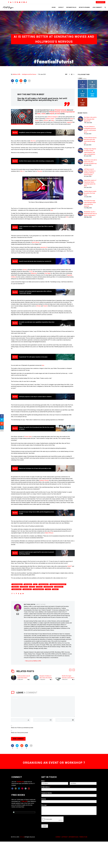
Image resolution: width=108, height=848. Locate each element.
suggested (69, 122)
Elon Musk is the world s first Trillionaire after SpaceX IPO (90, 119)
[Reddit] (23, 593)
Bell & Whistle (35, 242)
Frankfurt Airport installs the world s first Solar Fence (90, 193)
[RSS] (17, 2)
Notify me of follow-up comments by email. (22, 727)
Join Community (97, 7)
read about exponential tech (67, 112)
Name (43, 781)
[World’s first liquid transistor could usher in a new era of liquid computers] (59, 677)
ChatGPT (69, 566)
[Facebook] (8, 2)
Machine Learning (43, 584)
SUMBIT (45, 826)
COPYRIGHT (64, 837)
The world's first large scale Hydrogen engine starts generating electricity (90, 203)
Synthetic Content (16, 589)
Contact (61, 7)
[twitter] (26, 788)
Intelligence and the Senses (29, 74)
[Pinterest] (16, 593)
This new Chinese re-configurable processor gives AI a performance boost (90, 129)
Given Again (48, 273)
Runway (25, 269)
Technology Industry (38, 589)
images (37, 120)
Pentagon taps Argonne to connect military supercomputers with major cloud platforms (90, 151)
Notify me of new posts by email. (19, 732)
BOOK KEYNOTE (100, 2)
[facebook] (12, 788)
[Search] (105, 7)
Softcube (38, 306)
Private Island (27, 436)
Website (43, 799)
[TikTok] (26, 2)
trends (38, 113)
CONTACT (58, 837)
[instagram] (16, 788)
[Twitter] (13, 2)
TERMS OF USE (83, 837)
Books (54, 7)
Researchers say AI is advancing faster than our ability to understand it (90, 213)
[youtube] (29, 788)
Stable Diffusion (49, 533)
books (71, 118)
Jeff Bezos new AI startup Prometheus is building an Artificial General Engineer (89, 171)
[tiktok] (22, 788)
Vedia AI (45, 306)
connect (43, 113)
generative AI (44, 247)
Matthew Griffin (16, 74)
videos (53, 120)
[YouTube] (20, 2)
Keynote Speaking (84, 7)
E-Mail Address (46, 787)
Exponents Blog (71, 7)
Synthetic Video (27, 589)
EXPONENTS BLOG (73, 837)
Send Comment (18, 739)
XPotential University (54, 112)
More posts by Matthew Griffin (33, 661)
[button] (70, 670)
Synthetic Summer (44, 480)
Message (44, 805)
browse (58, 113)
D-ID (67, 217)
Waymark (39, 171)
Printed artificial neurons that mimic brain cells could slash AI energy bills (90, 140)
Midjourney (34, 273)
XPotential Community (60, 110)
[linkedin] (19, 788)
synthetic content (49, 118)
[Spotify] (24, 2)
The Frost (33, 141)
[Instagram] (15, 2)
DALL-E (22, 171)
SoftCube (39, 586)
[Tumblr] (18, 593)
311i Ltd (22, 837)
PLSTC (31, 271)
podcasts (45, 120)
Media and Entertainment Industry (58, 584)
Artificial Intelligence (53, 116)
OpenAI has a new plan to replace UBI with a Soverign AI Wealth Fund (90, 161)
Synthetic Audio (58, 586)
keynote (52, 113)
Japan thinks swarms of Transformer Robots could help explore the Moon (90, 183)
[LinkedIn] (11, 2)
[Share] (22, 2)
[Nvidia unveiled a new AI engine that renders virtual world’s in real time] (14, 677)
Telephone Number (46, 793)
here (52, 210)
